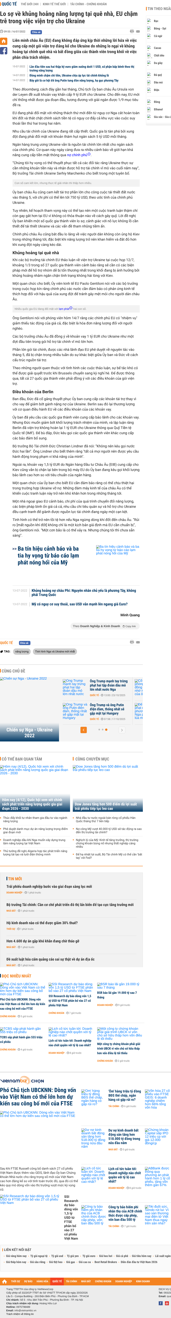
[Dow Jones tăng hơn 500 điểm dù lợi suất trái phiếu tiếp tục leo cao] (108, 788)
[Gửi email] (138, 31)
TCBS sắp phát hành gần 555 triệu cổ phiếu (21, 1039)
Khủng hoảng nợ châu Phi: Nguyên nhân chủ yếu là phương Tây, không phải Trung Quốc (84, 593)
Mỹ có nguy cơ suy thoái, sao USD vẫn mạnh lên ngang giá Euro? (80, 604)
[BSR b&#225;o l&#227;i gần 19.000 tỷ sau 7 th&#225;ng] (120, 986)
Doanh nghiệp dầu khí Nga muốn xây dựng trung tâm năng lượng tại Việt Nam (34, 841)
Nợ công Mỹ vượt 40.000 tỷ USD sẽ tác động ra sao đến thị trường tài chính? (109, 830)
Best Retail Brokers (106, 1262)
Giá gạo (70, 1262)
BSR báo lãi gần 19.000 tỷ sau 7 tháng (117, 995)
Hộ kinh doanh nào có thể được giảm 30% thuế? (42, 923)
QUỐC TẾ (57, 1281)
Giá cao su (85, 1262)
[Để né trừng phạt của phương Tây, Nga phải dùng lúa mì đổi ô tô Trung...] (83, 711)
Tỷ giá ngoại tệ (39, 1256)
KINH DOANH (143, 1281)
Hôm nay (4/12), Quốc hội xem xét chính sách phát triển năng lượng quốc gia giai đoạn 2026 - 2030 (32, 804)
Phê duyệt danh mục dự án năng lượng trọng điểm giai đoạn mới (35, 830)
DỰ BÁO (28, 1281)
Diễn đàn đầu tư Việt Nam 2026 (139, 1262)
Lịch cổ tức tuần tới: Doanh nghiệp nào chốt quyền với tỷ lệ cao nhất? (70, 1043)
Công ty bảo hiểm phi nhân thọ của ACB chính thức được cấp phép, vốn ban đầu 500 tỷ (125, 1213)
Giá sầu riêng (37, 1262)
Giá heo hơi (105, 1256)
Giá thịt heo (55, 1262)
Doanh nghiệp (14, 892)
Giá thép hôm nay (16, 1262)
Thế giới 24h (30, 4)
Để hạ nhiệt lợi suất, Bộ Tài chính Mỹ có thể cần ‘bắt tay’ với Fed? (109, 856)
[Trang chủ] (3, 41)
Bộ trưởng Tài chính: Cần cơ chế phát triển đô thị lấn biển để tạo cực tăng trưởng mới (70, 905)
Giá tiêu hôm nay (141, 1256)
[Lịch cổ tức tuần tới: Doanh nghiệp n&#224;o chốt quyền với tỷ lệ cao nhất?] (71, 1032)
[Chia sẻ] (3, 50)
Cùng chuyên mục (92, 759)
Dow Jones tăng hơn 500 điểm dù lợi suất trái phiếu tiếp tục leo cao (106, 806)
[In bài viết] (133, 31)
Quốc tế (9, 3)
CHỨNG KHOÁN (103, 1281)
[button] (83, 730)
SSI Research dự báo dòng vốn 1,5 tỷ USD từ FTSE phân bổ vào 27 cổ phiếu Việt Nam (70, 1000)
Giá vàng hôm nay (16, 1256)
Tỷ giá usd (57, 1256)
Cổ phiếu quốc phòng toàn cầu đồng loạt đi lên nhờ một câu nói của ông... (116, 685)
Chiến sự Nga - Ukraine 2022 (29, 733)
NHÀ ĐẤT (86, 1281)
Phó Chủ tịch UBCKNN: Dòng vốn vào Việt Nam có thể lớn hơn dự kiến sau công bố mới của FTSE (22, 1004)
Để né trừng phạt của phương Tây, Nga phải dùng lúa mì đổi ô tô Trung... (117, 709)
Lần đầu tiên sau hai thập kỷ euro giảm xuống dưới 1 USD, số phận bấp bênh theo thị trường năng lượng (82, 68)
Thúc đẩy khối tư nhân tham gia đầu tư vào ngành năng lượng (35, 819)
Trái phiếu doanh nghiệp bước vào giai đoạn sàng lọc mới (49, 886)
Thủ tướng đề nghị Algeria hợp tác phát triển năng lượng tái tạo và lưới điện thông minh (35, 853)
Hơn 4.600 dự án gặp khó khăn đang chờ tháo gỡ (42, 941)
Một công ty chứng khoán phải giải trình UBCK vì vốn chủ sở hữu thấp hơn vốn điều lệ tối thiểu (118, 1048)
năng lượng (22, 651)
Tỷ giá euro (88, 1256)
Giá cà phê (122, 1256)
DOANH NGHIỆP (123, 1281)
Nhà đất (11, 910)
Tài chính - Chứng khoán (88, 4)
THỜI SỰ (15, 1281)
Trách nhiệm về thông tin (20, 1314)
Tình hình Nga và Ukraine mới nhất (55, 651)
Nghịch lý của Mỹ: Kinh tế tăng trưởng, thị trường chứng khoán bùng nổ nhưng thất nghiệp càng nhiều (107, 843)
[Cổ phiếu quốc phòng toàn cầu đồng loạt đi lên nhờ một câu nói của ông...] (83, 687)
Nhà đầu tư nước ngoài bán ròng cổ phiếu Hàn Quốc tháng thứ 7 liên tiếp (106, 819)
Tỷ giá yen (73, 1256)
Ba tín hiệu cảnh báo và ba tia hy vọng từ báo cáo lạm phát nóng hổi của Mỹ (48, 555)
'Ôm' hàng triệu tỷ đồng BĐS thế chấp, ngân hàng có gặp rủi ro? (124, 1095)
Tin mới (15, 878)
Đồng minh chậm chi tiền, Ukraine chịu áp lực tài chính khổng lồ (69, 75)
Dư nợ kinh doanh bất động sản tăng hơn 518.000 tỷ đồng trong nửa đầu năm (124, 1136)
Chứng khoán (8, 1016)
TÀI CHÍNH (71, 1281)
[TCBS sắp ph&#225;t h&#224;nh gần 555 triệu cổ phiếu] (23, 1030)
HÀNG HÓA (42, 1281)
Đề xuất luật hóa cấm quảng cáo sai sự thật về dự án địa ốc (50, 959)
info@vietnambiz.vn (25, 1310)
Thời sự (10, 929)
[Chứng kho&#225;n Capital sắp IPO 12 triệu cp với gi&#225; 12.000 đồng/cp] (157, 1136)
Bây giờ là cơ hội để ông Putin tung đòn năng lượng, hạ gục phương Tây (74, 80)
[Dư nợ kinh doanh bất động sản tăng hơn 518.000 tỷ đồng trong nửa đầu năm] (93, 1136)
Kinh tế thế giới (54, 4)
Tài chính (113, 1106)
